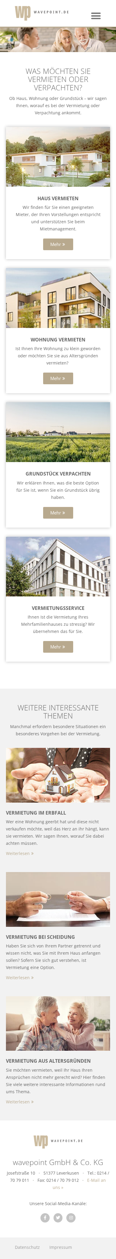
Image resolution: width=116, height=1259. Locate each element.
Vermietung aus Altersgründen (48, 1061)
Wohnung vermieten (58, 339)
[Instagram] (71, 1217)
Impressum (60, 1247)
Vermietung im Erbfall (36, 813)
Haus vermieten (58, 198)
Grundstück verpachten (58, 473)
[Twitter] (58, 1217)
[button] (96, 16)
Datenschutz (27, 1247)
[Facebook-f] (45, 1217)
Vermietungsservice (58, 608)
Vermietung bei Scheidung (40, 937)
